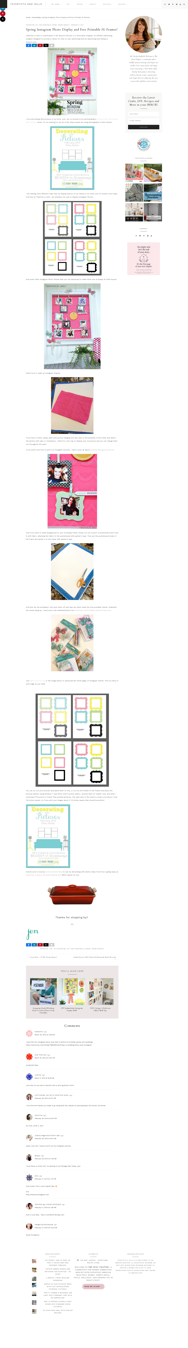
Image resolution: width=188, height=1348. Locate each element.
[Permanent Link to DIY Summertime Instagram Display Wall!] (72, 1004)
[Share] (28, 45)
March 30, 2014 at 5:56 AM (45, 1035)
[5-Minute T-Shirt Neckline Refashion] (134, 193)
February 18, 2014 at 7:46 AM (45, 1159)
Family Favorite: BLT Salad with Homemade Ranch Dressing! (95, 957)
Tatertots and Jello (26, 4)
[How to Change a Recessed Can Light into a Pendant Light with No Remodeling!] (134, 213)
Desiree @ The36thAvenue (48, 1204)
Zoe (36, 1176)
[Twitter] (140, 236)
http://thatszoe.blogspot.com (37, 1194)
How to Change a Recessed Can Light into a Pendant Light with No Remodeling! (58, 1295)
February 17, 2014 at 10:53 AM (46, 1228)
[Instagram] (147, 236)
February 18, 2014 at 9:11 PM (45, 1098)
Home (28, 17)
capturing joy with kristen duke (52, 1095)
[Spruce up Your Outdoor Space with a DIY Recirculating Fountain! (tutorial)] (153, 193)
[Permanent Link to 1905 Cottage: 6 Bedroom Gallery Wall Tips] (100, 1004)
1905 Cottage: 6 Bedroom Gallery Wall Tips (100, 1009)
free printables (45, 25)
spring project (64, 25)
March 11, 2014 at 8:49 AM (44, 1078)
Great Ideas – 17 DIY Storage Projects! (43, 957)
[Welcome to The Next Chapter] (93, 1261)
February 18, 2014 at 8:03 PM (46, 1118)
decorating (36, 17)
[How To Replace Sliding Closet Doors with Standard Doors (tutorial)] (153, 213)
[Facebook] (136, 236)
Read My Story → (93, 1286)
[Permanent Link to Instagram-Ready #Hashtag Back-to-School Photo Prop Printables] (43, 1004)
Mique (37, 1156)
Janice (38, 1075)
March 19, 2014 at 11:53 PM (45, 1058)
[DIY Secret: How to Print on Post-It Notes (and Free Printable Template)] (134, 173)
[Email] (51, 45)
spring (54, 25)
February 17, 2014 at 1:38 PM (45, 1207)
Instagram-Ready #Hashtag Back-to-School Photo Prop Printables (43, 1010)
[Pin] (40, 45)
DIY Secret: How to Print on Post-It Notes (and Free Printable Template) (57, 1263)
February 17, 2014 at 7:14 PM (45, 1179)
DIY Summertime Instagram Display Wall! (72, 1009)
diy (37, 25)
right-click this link (37, 681)
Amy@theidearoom (44, 1224)
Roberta (39, 1032)
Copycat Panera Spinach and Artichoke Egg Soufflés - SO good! (58, 1271)
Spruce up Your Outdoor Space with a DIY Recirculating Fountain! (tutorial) (58, 1286)
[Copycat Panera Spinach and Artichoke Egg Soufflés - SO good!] (153, 173)
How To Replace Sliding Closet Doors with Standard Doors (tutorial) (58, 1304)
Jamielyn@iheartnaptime (47, 1135)
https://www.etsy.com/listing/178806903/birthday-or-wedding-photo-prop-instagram (59, 1045)
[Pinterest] (144, 236)
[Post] (45, 45)
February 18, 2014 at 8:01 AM (45, 1138)
